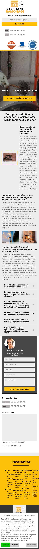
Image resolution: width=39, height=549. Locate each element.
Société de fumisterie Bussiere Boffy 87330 (26, 493)
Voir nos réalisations (19, 98)
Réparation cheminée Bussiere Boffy (17, 473)
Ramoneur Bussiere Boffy (26, 483)
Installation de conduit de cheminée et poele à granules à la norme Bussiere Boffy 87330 (34, 483)
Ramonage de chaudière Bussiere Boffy (17, 483)
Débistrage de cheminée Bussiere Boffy (26, 474)
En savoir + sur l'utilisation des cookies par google (19, 535)
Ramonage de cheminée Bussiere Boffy (17, 494)
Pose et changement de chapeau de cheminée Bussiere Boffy (9, 478)
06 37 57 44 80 (17, 34)
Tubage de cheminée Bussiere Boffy (9, 493)
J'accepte (5, 545)
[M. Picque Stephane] (15, 7)
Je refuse (14, 545)
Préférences (31, 545)
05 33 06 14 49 (17, 30)
